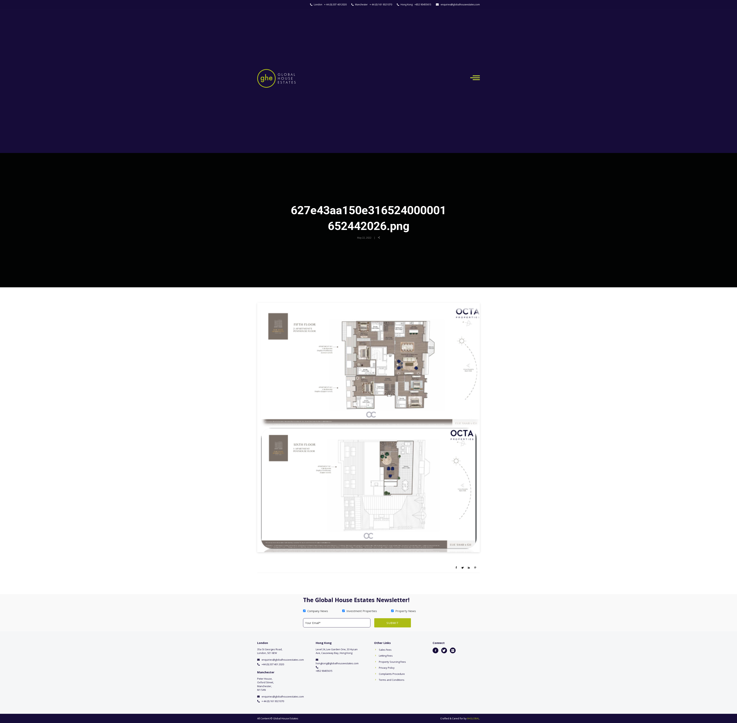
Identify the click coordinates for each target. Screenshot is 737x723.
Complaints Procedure (392, 674)
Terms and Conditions (391, 680)
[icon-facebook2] (435, 650)
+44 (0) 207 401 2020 (273, 664)
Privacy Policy (387, 667)
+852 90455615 (423, 4)
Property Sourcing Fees (392, 662)
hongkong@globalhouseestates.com (337, 663)
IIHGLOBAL (473, 718)
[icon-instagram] (453, 650)
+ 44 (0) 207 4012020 (335, 4)
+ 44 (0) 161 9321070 (381, 4)
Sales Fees (385, 649)
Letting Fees (386, 655)
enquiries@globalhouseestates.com (460, 4)
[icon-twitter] (444, 650)
